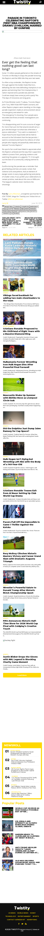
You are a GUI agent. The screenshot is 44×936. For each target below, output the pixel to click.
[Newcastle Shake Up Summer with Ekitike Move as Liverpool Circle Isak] (22, 384)
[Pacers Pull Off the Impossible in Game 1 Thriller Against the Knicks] (22, 511)
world (16, 213)
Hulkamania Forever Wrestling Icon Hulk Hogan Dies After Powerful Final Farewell (20, 364)
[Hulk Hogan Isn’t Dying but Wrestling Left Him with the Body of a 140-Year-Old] (22, 448)
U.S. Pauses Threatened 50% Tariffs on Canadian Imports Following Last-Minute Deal (24, 779)
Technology (16, 792)
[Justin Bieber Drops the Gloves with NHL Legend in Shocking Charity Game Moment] (22, 646)
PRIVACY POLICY (25, 929)
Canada (17, 206)
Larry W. (5, 203)
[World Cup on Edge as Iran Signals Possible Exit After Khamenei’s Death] (7, 812)
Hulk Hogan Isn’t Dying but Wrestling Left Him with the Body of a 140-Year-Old (22, 462)
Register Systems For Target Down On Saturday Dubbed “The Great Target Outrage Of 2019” (32, 221)
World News (15, 750)
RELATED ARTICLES (18, 235)
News (27, 209)
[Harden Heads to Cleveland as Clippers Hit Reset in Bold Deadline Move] (7, 838)
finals (5, 209)
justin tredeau (14, 209)
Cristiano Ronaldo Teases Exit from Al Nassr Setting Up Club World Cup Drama (20, 493)
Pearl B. (7, 254)
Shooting (26, 211)
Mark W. (8, 273)
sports (33, 211)
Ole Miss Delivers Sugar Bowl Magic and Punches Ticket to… (27, 862)
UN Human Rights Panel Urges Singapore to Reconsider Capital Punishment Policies (22, 770)
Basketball (9, 206)
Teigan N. (5, 227)
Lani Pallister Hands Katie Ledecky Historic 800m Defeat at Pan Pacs (21, 246)
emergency (34, 206)
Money (13, 759)
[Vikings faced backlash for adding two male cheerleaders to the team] (22, 284)
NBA (22, 209)
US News (15, 776)
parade (33, 209)
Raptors (18, 211)
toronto (6, 213)
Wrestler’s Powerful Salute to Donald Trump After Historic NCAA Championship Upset (19, 590)
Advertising (32, 920)
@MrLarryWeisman (15, 199)
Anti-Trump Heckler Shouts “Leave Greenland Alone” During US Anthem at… (27, 850)
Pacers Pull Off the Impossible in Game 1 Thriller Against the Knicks (21, 525)
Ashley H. (31, 227)
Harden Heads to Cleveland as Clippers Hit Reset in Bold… (27, 836)
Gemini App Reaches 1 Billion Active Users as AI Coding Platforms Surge (21, 795)
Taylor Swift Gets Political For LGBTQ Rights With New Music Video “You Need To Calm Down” (11, 221)
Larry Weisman (14, 194)
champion (25, 206)
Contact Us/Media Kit (16, 920)
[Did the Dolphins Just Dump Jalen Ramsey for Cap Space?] (22, 418)
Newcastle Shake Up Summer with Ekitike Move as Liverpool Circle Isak (20, 398)
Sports (8, 240)
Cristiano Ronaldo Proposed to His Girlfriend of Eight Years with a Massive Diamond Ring (21, 331)
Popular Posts (13, 803)
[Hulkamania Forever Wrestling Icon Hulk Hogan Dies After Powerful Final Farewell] (22, 351)
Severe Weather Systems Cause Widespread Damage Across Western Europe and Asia (22, 753)
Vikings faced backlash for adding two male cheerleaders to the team (21, 298)
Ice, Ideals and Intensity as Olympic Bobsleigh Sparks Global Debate (26, 823)
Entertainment (8, 326)
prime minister (8, 211)
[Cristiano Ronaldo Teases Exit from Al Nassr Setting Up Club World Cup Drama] (22, 480)
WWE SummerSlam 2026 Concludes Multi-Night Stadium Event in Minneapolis (21, 266)
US (12, 213)
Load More (22, 675)
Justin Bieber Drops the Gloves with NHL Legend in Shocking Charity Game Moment (20, 659)
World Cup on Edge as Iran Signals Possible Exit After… (27, 810)
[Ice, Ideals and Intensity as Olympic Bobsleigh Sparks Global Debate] (7, 825)
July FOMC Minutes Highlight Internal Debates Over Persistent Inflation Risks (23, 762)
